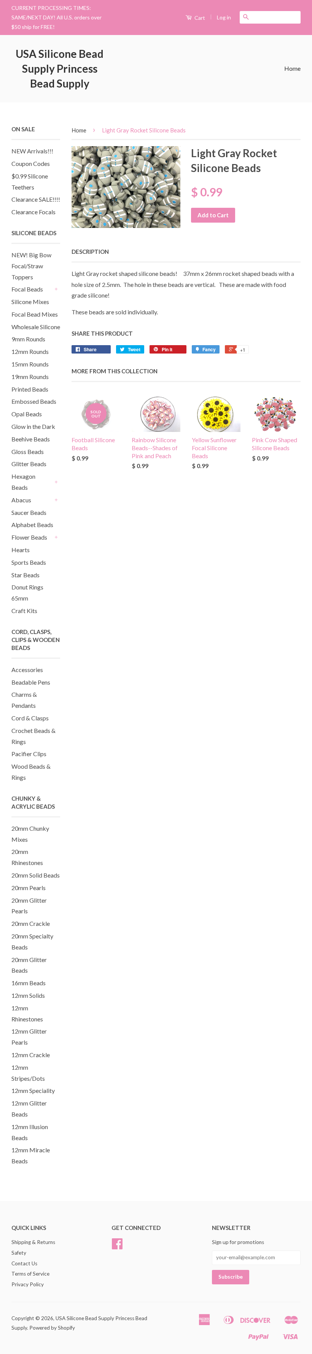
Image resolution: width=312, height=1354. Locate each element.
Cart (199, 17)
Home (292, 68)
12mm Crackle (30, 1054)
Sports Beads (28, 562)
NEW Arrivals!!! (32, 151)
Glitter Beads (28, 463)
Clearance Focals (33, 211)
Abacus (21, 499)
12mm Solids (28, 995)
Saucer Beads (28, 512)
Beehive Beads (30, 439)
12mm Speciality (33, 1090)
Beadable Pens (30, 682)
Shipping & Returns (33, 1242)
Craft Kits (24, 610)
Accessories (27, 669)
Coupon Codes (30, 163)
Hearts (20, 549)
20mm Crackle (30, 923)
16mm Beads (28, 982)
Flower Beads (29, 537)
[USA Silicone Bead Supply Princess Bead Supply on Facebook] (117, 1246)
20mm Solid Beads (35, 875)
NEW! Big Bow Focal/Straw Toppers (31, 265)
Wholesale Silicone (35, 326)
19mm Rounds (30, 376)
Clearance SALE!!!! (35, 199)
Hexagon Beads (23, 482)
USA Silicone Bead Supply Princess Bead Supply (59, 68)
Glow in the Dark (33, 426)
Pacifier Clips (28, 753)
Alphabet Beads (32, 524)
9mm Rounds (28, 338)
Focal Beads (27, 289)
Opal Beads (26, 413)
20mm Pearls (28, 887)
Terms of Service (30, 1274)
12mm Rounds (30, 351)
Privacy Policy (27, 1284)
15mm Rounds (30, 364)
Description (90, 251)
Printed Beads (29, 389)
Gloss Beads (27, 451)
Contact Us (24, 1263)
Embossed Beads (33, 401)
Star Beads (25, 574)
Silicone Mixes (30, 301)
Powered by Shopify (52, 1328)
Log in (224, 17)
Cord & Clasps (30, 718)
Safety (18, 1253)
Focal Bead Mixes (34, 314)
